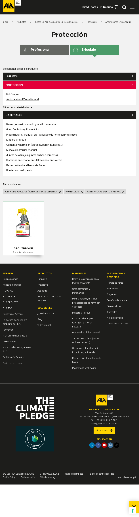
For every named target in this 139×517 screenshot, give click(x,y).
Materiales (13, 115)
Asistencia (112, 288)
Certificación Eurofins (13, 357)
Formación (8, 329)
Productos (21, 22)
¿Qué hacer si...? (45, 313)
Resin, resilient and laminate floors (25, 165)
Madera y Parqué (16, 139)
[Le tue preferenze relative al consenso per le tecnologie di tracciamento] (132, 510)
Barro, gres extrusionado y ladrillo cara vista (31, 124)
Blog (39, 319)
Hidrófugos (12, 94)
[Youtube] (104, 445)
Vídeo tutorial (44, 325)
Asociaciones (9, 341)
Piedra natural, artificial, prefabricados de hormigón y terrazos (41, 134)
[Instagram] (110, 445)
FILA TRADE (9, 296)
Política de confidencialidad (101, 474)
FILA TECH (8, 308)
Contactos (112, 312)
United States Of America (97, 7)
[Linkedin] (92, 445)
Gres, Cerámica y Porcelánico (22, 129)
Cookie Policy (9, 477)
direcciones (103, 430)
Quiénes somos (10, 279)
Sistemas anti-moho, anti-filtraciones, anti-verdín (34, 160)
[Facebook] (98, 445)
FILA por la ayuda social (15, 335)
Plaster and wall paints (19, 170)
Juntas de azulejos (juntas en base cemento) (56, 22)
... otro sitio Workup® (126, 477)
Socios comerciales (12, 363)
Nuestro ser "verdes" (13, 314)
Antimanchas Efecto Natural (22, 99)
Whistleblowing (47, 477)
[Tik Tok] (116, 445)
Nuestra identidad (12, 284)
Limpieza (11, 76)
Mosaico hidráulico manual (21, 150)
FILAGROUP (9, 290)
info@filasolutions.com (104, 423)
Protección (92, 22)
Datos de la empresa (73, 474)
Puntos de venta (115, 282)
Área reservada (115, 317)
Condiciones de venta (118, 323)
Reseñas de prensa (117, 300)
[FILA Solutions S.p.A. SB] (12, 6)
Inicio (5, 22)
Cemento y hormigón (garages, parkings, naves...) (34, 144)
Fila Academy (114, 306)
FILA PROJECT (10, 302)
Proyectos (112, 294)
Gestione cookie (27, 477)
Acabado (42, 290)
